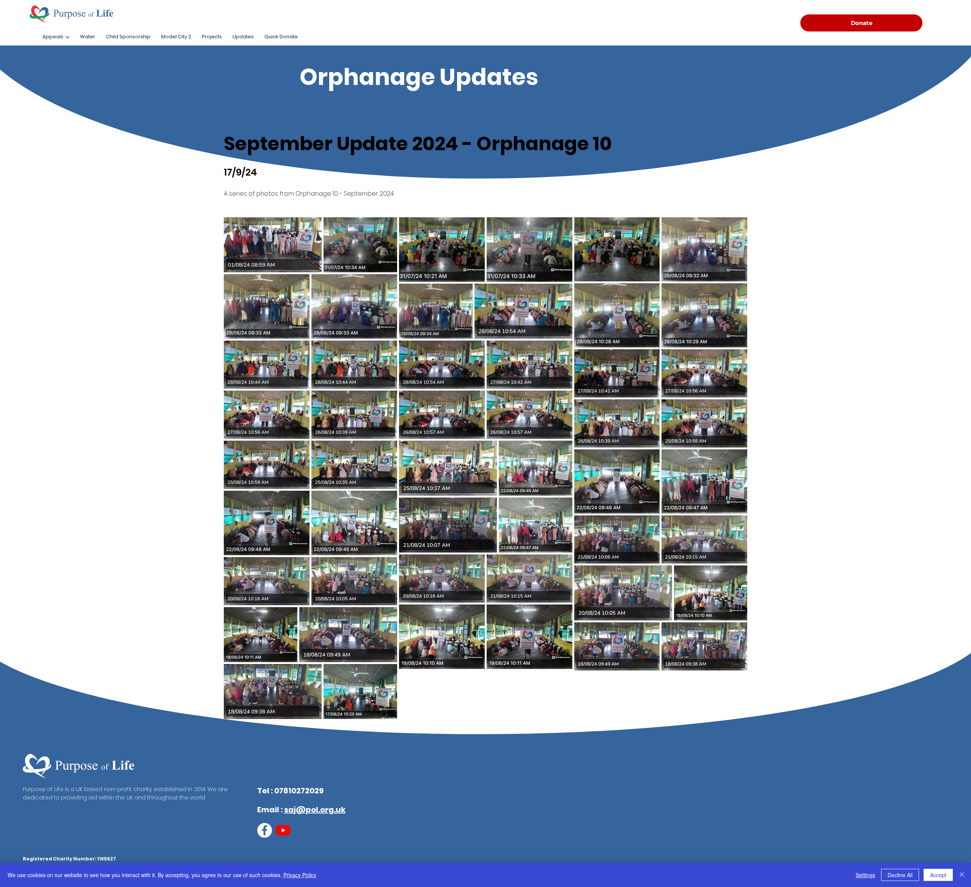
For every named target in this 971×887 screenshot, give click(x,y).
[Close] (961, 875)
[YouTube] (283, 830)
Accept (938, 875)
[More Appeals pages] (67, 37)
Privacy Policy (299, 875)
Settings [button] (865, 875)
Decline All (900, 875)
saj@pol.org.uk (315, 809)
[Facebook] (264, 830)
